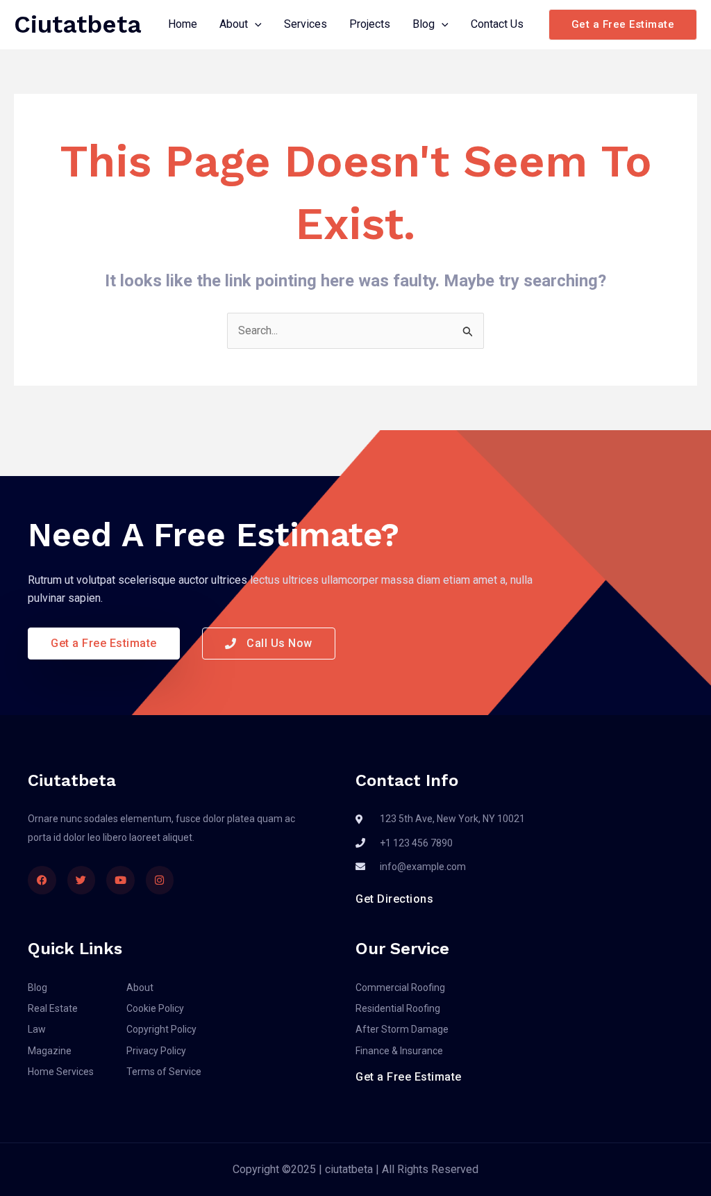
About (233, 24)
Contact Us (497, 24)
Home (182, 24)
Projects (369, 24)
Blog (423, 24)
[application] (255, 24)
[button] (623, 24)
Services (305, 24)
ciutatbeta (78, 24)
